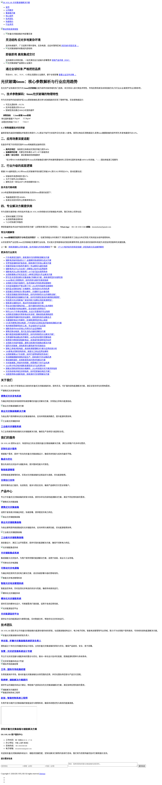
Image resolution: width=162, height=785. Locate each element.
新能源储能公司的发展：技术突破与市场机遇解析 (29, 247)
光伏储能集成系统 (10, 553)
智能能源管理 (7, 469)
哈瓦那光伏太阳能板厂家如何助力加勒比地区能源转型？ (29, 300)
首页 (7, 7)
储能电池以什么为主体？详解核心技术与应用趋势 (26, 269)
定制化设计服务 (9, 448)
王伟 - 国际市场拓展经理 (13, 669)
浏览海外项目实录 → (70, 46)
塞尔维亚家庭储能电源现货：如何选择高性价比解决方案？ (30, 334)
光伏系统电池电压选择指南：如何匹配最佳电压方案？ (28, 371)
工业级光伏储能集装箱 (12, 537)
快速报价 (9, 22)
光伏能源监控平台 (10, 614)
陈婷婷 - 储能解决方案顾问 (14, 680)
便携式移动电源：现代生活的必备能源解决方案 (26, 331)
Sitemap (42, 774)
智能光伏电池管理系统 (12, 583)
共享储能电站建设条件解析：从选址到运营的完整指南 (28, 337)
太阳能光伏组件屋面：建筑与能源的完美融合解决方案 (28, 343)
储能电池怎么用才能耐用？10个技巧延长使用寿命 (26, 272)
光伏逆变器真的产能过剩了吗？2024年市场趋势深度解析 (29, 286)
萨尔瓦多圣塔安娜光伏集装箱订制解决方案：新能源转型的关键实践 (34, 277)
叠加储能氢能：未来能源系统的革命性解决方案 (26, 360)
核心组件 (9, 16)
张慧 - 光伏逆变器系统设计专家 (16, 651)
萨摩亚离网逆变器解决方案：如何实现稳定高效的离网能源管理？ (33, 297)
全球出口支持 (7, 480)
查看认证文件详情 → (67, 75)
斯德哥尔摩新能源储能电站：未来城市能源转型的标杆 (28, 340)
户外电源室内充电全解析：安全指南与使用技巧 (26, 309)
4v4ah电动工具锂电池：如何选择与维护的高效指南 (27, 280)
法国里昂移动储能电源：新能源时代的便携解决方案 (27, 374)
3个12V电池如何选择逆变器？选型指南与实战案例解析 (81, 247)
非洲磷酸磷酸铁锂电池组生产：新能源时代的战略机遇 (28, 357)
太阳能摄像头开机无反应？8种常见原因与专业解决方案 (29, 274)
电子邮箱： (10, 749)
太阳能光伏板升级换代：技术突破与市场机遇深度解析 (28, 283)
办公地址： (10, 743)
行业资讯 (9, 24)
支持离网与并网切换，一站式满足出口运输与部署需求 (28, 60)
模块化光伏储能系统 (11, 598)
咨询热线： (10, 746)
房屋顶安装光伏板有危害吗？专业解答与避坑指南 (26, 266)
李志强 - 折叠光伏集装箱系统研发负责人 (21, 641)
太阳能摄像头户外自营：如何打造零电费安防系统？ (27, 354)
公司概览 (9, 10)
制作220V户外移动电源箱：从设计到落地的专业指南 (28, 312)
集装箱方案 (10, 13)
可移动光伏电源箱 (10, 568)
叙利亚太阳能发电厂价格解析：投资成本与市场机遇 (27, 289)
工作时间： (10, 740)
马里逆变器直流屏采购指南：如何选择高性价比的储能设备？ (31, 294)
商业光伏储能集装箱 (11, 522)
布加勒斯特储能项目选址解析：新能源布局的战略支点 (28, 317)
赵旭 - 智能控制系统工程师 (14, 698)
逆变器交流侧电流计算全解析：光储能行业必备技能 (27, 292)
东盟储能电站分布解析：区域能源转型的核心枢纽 (26, 320)
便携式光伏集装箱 (10, 507)
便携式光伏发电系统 (11, 396)
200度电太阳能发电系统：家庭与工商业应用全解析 (27, 351)
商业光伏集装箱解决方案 (13, 411)
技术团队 (9, 19)
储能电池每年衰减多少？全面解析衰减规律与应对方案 (28, 260)
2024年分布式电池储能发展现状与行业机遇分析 (26, 366)
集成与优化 (6, 459)
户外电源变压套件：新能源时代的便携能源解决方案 (27, 257)
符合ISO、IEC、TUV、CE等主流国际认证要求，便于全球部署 (32, 75)
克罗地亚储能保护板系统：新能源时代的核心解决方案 (28, 263)
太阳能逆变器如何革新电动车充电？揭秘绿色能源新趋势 (29, 314)
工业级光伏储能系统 (11, 426)
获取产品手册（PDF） (61, 60)
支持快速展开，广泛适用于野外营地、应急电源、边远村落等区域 (33, 46)
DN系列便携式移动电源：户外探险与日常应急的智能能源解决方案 (34, 323)
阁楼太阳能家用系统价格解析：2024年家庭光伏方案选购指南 (31, 368)
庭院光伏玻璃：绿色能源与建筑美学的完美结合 (26, 346)
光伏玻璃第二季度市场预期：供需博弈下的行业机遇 (27, 363)
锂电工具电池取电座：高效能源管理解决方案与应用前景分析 (31, 349)
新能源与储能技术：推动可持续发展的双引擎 (25, 303)
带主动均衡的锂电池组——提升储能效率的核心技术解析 (29, 306)
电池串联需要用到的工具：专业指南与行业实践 (26, 326)
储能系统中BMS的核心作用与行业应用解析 (24, 329)
